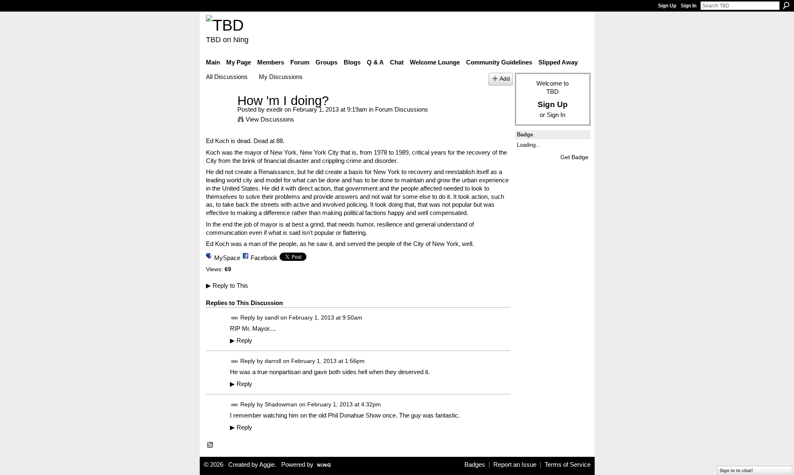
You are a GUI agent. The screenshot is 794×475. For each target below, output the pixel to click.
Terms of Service (568, 464)
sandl (272, 317)
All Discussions (227, 76)
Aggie (267, 464)
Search (786, 5)
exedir (274, 109)
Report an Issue (514, 464)
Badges (474, 464)
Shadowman (281, 404)
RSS (210, 445)
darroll (273, 361)
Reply (241, 340)
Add (505, 79)
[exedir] (219, 116)
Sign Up (667, 6)
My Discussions (281, 76)
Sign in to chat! (736, 470)
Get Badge (574, 157)
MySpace (227, 257)
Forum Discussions (401, 109)
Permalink (235, 318)
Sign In (688, 6)
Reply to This (227, 285)
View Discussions (270, 119)
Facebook (264, 257)
